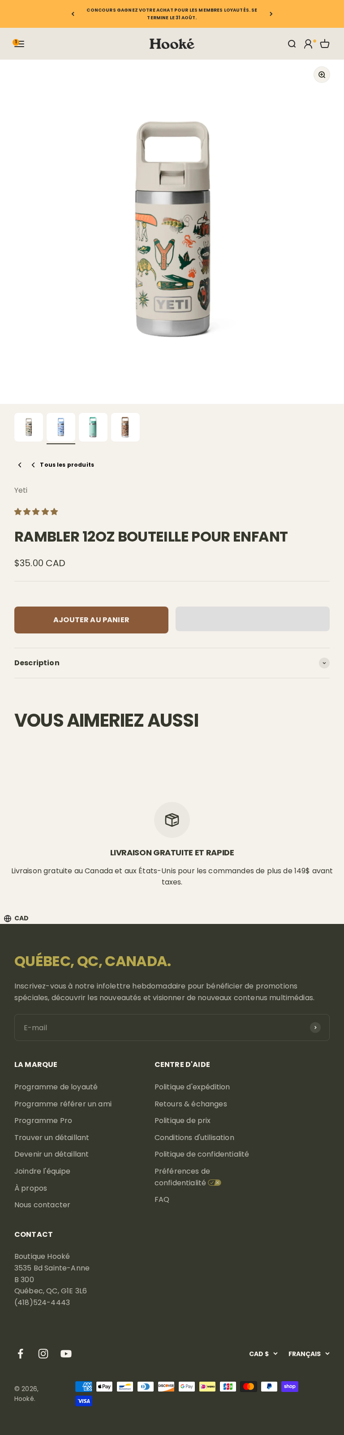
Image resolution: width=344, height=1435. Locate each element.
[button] (37, 512)
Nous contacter (42, 1205)
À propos (30, 1188)
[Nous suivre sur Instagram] (43, 1354)
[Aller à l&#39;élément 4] (125, 428)
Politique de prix (183, 1120)
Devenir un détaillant (51, 1154)
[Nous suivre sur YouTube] (66, 1354)
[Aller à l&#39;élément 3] (93, 428)
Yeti (21, 490)
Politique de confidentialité (202, 1154)
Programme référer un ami (63, 1104)
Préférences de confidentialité (182, 1177)
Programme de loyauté (56, 1087)
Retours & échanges (191, 1104)
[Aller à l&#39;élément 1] (28, 428)
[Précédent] (72, 14)
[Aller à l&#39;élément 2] (61, 428)
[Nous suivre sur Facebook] (20, 1354)
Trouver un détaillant (51, 1137)
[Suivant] (271, 14)
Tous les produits (67, 464)
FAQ (162, 1199)
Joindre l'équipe (42, 1171)
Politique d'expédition (192, 1087)
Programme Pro (43, 1120)
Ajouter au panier (91, 620)
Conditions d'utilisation (194, 1137)
